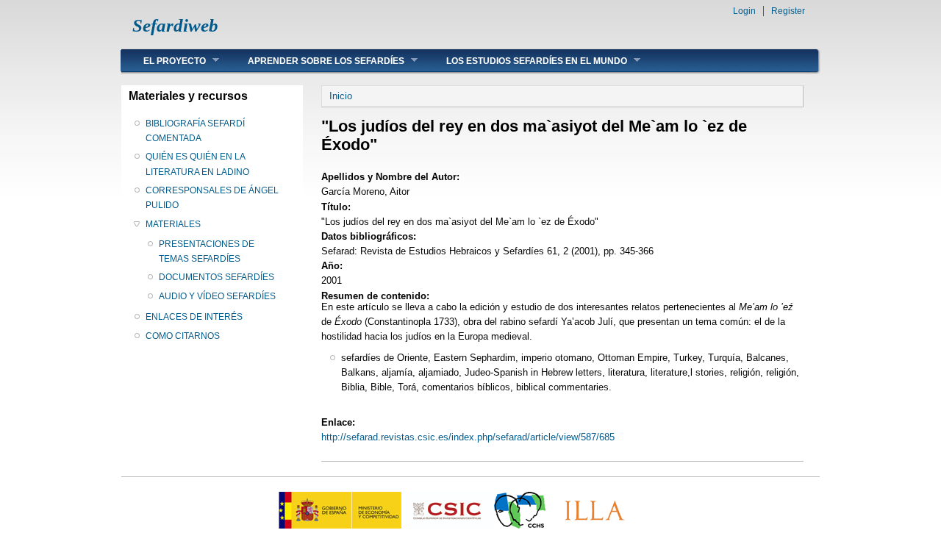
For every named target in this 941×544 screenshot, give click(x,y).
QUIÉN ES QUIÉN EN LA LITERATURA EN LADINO (197, 163)
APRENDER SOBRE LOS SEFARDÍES (315, 60)
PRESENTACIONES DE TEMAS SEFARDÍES (206, 251)
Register (788, 11)
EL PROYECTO (163, 60)
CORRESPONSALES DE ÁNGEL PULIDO (212, 197)
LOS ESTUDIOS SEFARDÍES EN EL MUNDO (525, 60)
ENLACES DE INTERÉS (194, 317)
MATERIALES (173, 224)
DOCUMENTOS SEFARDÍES (216, 277)
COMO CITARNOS (183, 336)
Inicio (340, 95)
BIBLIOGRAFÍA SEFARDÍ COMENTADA (195, 130)
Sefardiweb (175, 25)
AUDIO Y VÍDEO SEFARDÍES (217, 296)
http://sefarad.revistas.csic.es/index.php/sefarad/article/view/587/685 (468, 437)
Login (744, 11)
